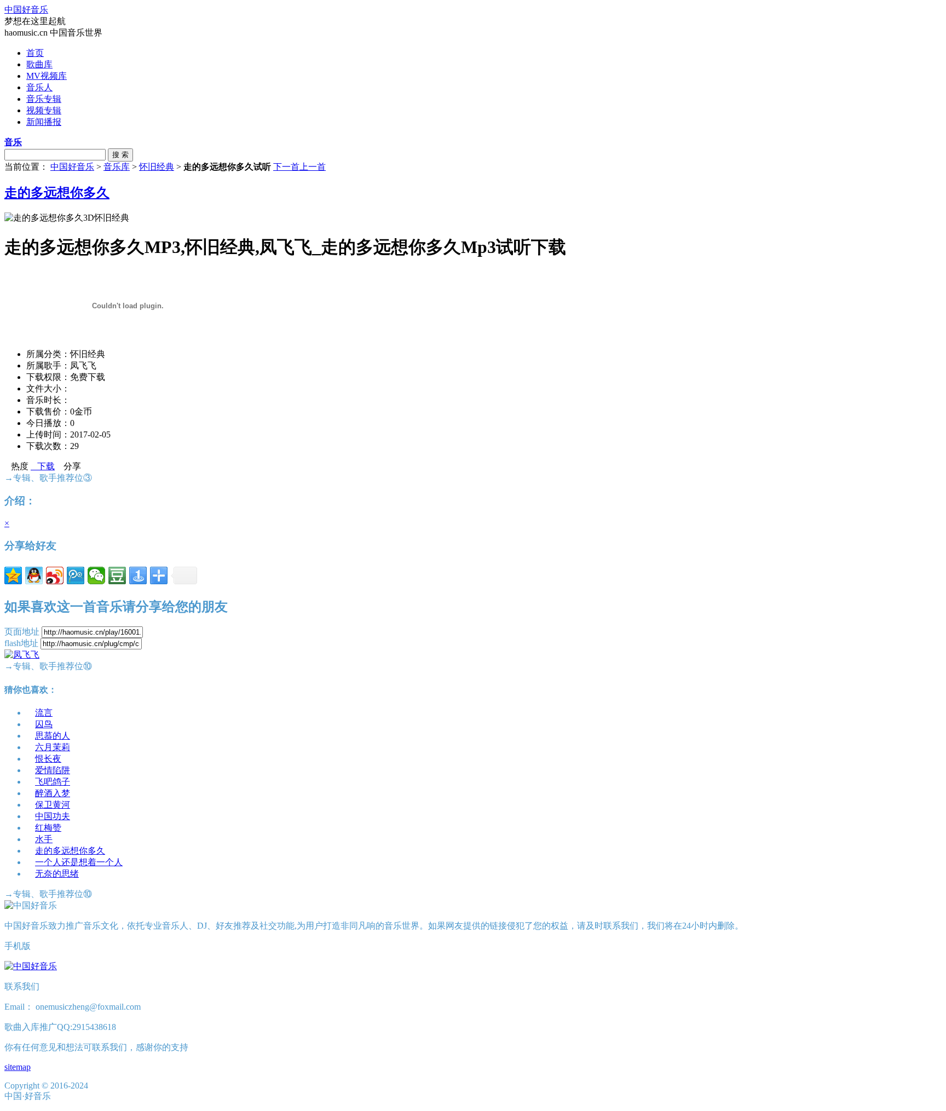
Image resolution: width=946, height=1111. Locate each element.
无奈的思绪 (57, 873)
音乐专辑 (43, 98)
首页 (35, 52)
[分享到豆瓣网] (117, 575)
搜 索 (120, 155)
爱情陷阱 (52, 770)
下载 (43, 466)
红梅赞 (48, 827)
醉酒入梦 (52, 793)
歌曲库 (39, 64)
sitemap (17, 1067)
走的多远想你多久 (56, 193)
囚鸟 (44, 724)
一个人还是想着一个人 (79, 862)
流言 (44, 712)
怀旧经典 (156, 166)
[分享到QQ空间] (13, 575)
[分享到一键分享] (138, 575)
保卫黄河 (52, 804)
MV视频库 (46, 75)
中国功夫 (52, 816)
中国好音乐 (26, 9)
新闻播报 (43, 121)
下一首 (286, 166)
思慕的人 (52, 735)
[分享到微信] (96, 575)
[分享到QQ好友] (34, 575)
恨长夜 (48, 758)
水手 (44, 839)
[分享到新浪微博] (55, 575)
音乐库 (116, 166)
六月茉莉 (52, 747)
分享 (69, 466)
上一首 (312, 166)
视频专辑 (43, 110)
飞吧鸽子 (52, 781)
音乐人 (39, 87)
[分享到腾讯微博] (75, 575)
